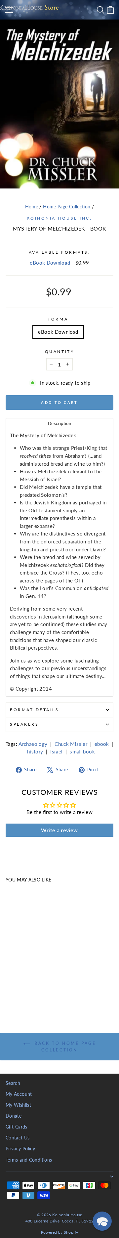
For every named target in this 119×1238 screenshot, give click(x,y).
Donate (13, 1116)
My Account (19, 1094)
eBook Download (50, 263)
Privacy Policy (20, 1148)
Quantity (59, 351)
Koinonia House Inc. (59, 218)
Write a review (59, 830)
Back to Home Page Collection (64, 1046)
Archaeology (33, 744)
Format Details (34, 709)
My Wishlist (18, 1105)
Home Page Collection (66, 206)
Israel (56, 751)
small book (82, 751)
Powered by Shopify (59, 1232)
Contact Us (18, 1137)
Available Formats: (60, 252)
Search (13, 1083)
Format (59, 319)
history (35, 751)
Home (31, 206)
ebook (102, 744)
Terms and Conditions (29, 1160)
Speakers (24, 724)
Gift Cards (16, 1127)
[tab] (59, 423)
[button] (102, 1221)
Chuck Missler (71, 744)
